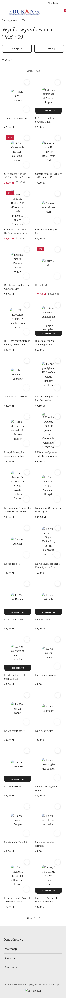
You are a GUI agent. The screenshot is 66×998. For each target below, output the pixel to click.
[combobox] (33, 60)
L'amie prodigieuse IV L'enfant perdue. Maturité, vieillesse (47, 398)
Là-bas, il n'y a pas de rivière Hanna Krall (46, 900)
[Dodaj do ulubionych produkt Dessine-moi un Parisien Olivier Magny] (27, 249)
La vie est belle (43, 619)
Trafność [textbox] (7, 60)
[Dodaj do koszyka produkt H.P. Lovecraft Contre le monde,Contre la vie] (26, 332)
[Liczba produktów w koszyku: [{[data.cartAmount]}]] (63, 11)
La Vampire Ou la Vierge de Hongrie (48, 510)
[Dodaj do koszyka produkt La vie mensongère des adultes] (57, 777)
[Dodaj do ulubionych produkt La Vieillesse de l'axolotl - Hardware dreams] (27, 862)
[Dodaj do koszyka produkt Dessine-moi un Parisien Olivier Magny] (26, 276)
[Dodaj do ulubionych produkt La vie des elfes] (27, 528)
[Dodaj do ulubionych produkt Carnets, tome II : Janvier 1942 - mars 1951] (57, 138)
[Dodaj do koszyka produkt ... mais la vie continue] (26, 109)
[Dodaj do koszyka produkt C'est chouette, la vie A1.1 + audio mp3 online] (26, 165)
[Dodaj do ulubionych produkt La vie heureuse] (27, 750)
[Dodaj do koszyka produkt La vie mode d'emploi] (26, 833)
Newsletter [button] (10, 967)
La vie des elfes (12, 563)
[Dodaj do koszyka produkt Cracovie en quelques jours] (57, 220)
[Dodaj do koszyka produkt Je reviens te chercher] (26, 387)
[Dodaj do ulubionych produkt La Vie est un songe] (27, 695)
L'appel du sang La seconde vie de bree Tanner (14, 454)
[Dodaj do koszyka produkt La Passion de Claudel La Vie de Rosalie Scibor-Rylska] (26, 499)
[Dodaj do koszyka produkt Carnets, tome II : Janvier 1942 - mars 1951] (57, 165)
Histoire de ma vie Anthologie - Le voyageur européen (45, 343)
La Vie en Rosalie (13, 619)
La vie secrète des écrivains (44, 844)
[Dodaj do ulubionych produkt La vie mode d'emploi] (27, 806)
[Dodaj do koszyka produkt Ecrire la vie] (57, 276)
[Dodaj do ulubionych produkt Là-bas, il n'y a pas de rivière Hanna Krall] (57, 862)
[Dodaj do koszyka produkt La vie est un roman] (57, 666)
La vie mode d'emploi (15, 842)
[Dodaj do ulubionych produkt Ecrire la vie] (57, 249)
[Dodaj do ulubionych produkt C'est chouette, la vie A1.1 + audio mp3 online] (27, 138)
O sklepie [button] (10, 958)
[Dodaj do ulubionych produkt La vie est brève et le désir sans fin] (27, 639)
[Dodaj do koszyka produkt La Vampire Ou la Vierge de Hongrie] (57, 499)
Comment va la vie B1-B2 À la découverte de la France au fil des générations (17, 231)
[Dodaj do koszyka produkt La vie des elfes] (26, 555)
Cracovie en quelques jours (46, 231)
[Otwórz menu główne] (4, 11)
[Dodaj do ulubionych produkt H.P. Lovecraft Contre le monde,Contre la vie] (27, 305)
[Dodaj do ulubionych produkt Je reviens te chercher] (27, 360)
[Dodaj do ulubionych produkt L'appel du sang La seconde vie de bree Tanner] (27, 416)
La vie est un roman (45, 675)
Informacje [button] (10, 949)
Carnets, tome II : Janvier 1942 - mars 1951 (48, 176)
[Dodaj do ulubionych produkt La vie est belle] (57, 583)
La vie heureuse (12, 786)
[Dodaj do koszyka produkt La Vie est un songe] (26, 722)
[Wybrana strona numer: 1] (33, 70)
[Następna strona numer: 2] (52, 70)
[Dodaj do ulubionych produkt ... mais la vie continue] (27, 82)
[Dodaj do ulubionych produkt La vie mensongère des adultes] (57, 750)
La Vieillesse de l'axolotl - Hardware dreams (17, 900)
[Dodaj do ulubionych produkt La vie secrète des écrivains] (57, 806)
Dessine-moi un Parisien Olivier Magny (16, 287)
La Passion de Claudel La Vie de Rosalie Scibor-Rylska (17, 510)
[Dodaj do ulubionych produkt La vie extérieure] (57, 695)
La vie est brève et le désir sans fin (15, 677)
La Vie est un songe (14, 731)
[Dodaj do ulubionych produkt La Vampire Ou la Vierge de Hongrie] (57, 472)
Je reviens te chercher (15, 396)
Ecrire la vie (41, 285)
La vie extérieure (44, 731)
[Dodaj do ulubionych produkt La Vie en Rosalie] (27, 583)
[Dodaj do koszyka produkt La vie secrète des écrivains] (57, 833)
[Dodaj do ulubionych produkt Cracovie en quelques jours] (57, 193)
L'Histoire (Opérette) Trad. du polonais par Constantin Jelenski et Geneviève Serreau (46, 454)
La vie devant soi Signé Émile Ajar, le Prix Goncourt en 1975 (47, 565)
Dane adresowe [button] (13, 939)
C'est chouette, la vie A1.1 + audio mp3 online (17, 176)
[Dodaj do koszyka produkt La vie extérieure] (57, 722)
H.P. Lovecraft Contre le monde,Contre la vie (17, 343)
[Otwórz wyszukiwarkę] (48, 11)
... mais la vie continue (16, 118)
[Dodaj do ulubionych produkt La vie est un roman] (57, 639)
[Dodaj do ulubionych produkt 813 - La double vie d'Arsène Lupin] (57, 82)
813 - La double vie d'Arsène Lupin (45, 120)
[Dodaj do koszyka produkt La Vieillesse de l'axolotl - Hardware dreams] (26, 889)
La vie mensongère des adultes (47, 788)
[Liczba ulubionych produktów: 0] (55, 11)
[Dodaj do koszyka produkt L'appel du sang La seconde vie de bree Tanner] (26, 443)
